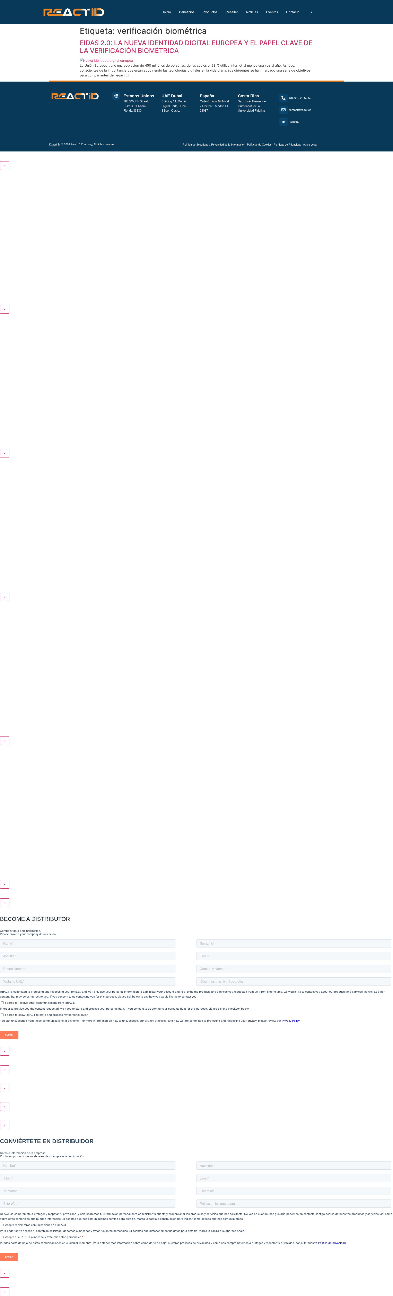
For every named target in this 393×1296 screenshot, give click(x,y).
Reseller (232, 12)
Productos (210, 12)
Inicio (167, 12)
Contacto (292, 12)
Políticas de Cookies (259, 144)
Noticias (252, 12)
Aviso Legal (310, 144)
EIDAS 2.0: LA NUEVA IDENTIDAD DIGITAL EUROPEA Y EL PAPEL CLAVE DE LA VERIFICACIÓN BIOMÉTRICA (196, 47)
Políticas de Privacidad (287, 144)
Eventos (272, 12)
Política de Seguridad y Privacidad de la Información (214, 144)
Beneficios (186, 12)
